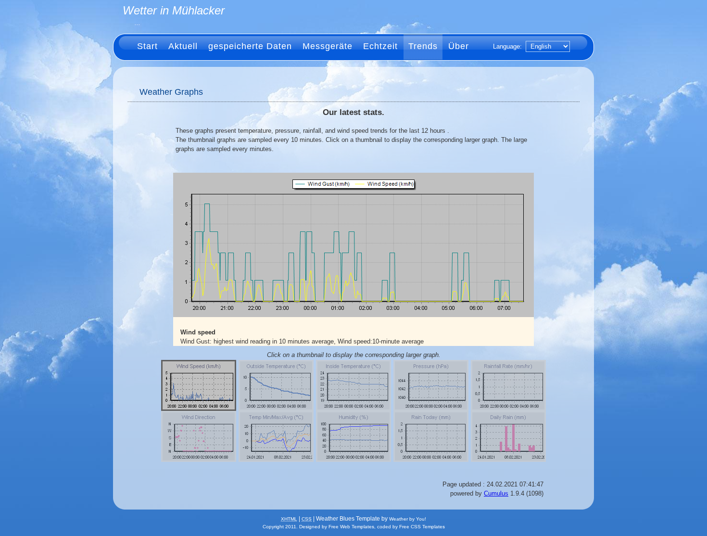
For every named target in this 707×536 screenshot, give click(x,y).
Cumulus (496, 493)
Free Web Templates (351, 526)
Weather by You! (407, 519)
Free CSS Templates (422, 526)
